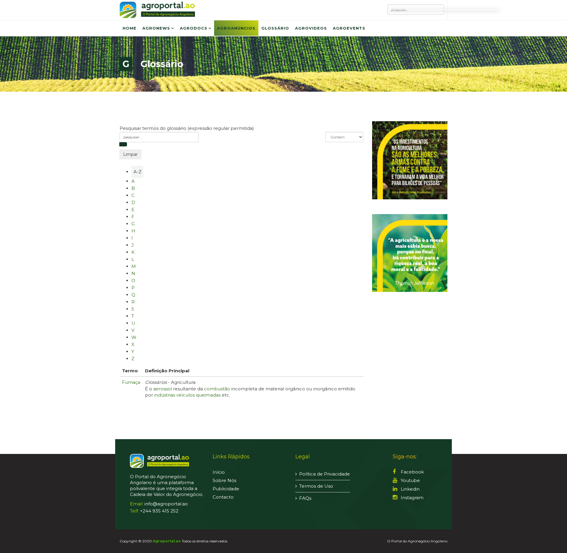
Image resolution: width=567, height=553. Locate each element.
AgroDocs (193, 28)
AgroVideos (311, 28)
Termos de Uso (316, 486)
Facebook (412, 472)
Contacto (223, 497)
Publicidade (226, 488)
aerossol (162, 389)
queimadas (208, 395)
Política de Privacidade (324, 474)
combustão (217, 389)
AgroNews (156, 28)
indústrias (164, 395)
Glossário (275, 28)
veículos (185, 395)
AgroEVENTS (349, 28)
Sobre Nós (224, 480)
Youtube (410, 480)
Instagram (411, 497)
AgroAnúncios (236, 28)
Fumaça (131, 382)
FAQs (305, 498)
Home (129, 28)
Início (219, 472)
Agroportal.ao (167, 541)
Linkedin (410, 489)
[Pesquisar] (123, 144)
